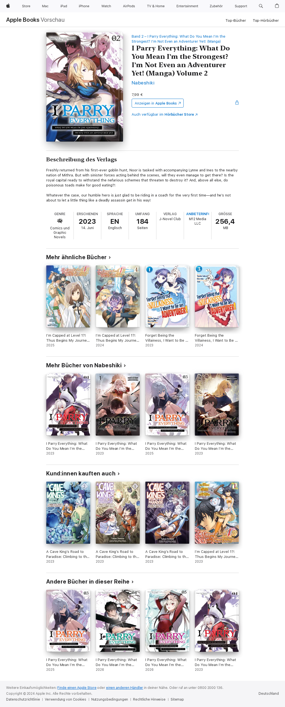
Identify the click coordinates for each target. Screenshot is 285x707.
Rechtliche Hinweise (149, 699)
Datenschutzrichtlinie (23, 699)
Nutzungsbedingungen (109, 699)
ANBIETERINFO (198, 214)
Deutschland (269, 694)
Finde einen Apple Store (76, 688)
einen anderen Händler (124, 688)
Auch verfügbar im (163, 114)
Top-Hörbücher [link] (266, 20)
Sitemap (177, 699)
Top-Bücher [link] (235, 20)
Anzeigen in (156, 103)
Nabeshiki (143, 83)
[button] (261, 6)
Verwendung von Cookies (65, 699)
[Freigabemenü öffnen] (237, 103)
